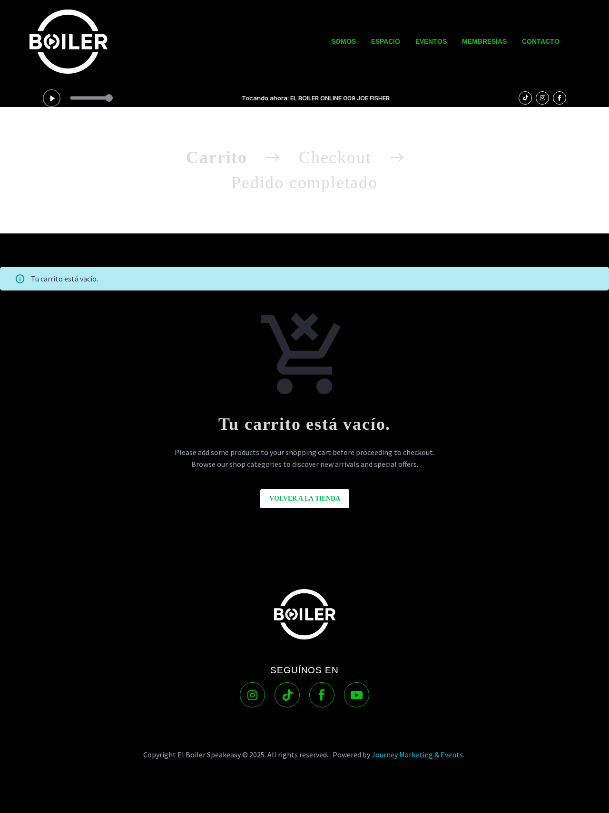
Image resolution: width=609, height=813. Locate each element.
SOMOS (343, 41)
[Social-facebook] (321, 694)
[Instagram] (252, 694)
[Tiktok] (287, 694)
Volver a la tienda (304, 498)
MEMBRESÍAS (484, 41)
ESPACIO (385, 41)
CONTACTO (541, 41)
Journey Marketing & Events (417, 754)
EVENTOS (431, 41)
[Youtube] (356, 694)
